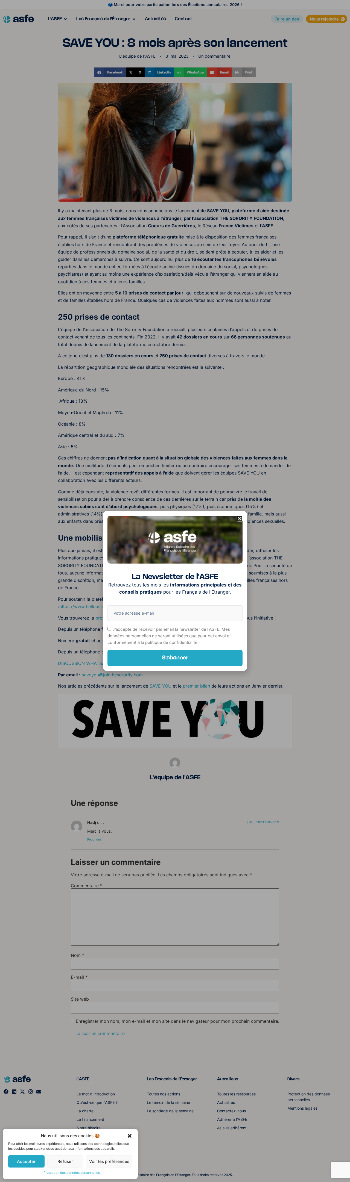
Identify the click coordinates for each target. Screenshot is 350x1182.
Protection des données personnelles (71, 1173)
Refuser (65, 1161)
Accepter (26, 1161)
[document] (175, 591)
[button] (129, 1136)
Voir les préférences (109, 1161)
